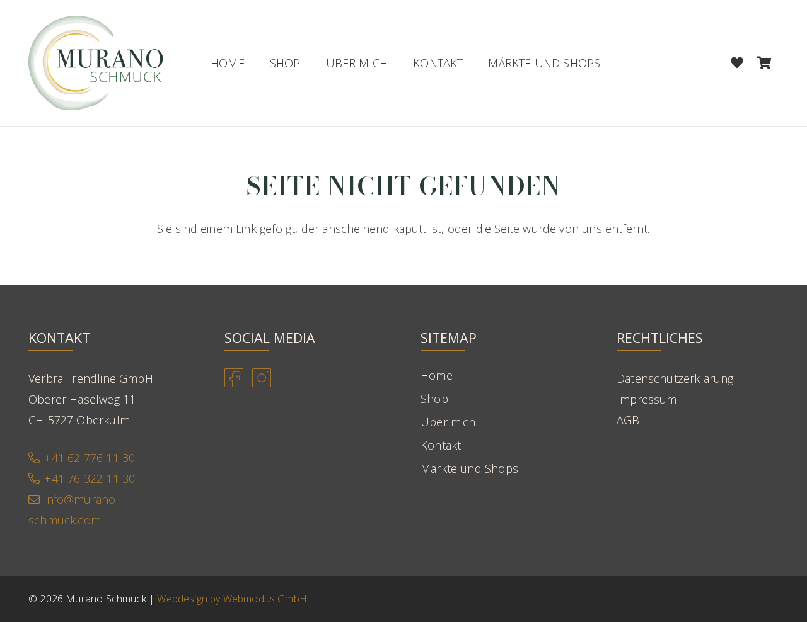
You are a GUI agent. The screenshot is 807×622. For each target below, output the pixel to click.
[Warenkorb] (765, 63)
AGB (628, 419)
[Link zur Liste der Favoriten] (737, 63)
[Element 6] (96, 63)
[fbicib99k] (233, 377)
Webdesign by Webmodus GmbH (232, 599)
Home (437, 375)
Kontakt (441, 445)
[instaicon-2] (261, 377)
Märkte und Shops (469, 468)
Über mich (448, 421)
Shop (434, 398)
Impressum (647, 399)
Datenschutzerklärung (675, 378)
